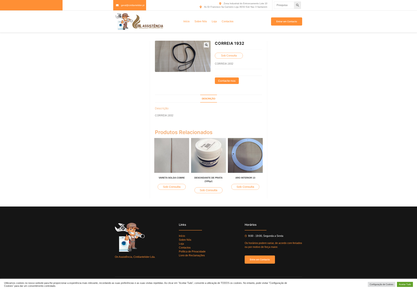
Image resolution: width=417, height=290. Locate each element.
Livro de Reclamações (192, 255)
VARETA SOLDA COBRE (172, 177)
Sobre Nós (200, 21)
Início (186, 21)
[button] (206, 45)
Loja (214, 21)
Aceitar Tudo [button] (405, 284)
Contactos (227, 21)
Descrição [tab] (208, 98)
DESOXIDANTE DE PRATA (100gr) (208, 179)
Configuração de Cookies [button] (381, 284)
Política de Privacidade (192, 251)
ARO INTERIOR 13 (245, 177)
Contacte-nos (227, 80)
